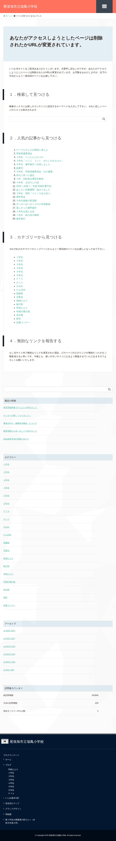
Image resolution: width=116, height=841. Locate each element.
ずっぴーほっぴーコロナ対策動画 (33, 204)
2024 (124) (9, 646)
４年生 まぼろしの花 (27, 182)
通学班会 (20, 197)
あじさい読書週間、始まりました (33, 189)
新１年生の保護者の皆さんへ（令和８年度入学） (20, 821)
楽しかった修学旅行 (26, 208)
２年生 (19, 261)
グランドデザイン (13, 809)
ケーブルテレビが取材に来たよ (32, 150)
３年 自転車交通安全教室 (29, 179)
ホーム (8, 759)
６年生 (19, 275)
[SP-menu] (104, 6)
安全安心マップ (12, 803)
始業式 (19, 168)
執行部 (19, 304)
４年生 (19, 268)
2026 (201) (9, 631)
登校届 (8, 814)
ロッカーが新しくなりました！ (17, 415)
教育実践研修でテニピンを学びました (20, 407)
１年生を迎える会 (25, 211)
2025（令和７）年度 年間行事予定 (33, 186)
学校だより (22, 308)
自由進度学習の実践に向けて (16, 439)
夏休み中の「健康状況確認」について (20, 423)
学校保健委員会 (24, 153)
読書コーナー (23, 322)
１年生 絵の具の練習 (27, 215)
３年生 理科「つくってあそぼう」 (34, 193)
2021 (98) (8, 670)
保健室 (19, 293)
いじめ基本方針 (12, 798)
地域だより (22, 300)
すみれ (19, 286)
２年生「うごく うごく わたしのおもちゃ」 (40, 160)
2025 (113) (9, 638)
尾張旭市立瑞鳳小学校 (20, 6)
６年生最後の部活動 (26, 200)
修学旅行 (20, 219)
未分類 (19, 315)
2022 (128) (9, 662)
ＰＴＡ (19, 279)
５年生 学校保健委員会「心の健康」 (35, 171)
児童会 (19, 297)
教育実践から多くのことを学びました (20, 431)
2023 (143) (9, 654)
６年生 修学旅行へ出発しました (33, 164)
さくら (19, 282)
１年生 (19, 257)
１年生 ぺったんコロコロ (29, 157)
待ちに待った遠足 (25, 175)
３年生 (19, 264)
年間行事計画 (23, 311)
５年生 (19, 271)
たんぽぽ (20, 290)
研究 (18, 319)
